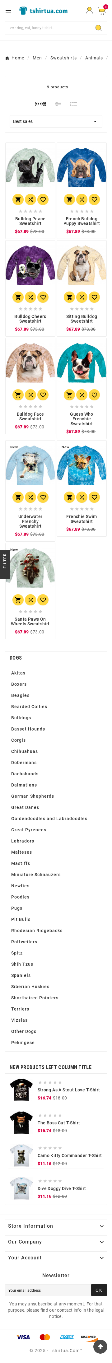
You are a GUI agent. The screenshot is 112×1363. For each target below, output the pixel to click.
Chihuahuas (24, 751)
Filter (5, 561)
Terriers (20, 1008)
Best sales (56, 121)
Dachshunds (25, 773)
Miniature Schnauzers (36, 874)
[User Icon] (89, 10)
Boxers (19, 684)
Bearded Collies (29, 706)
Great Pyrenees (28, 829)
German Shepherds (32, 796)
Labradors (22, 840)
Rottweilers (24, 941)
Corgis (18, 740)
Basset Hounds (28, 728)
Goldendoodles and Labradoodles (49, 818)
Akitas (18, 672)
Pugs (16, 908)
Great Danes (25, 807)
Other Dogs (23, 1031)
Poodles (20, 896)
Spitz (17, 952)
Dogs (16, 658)
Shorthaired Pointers (34, 997)
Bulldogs (21, 717)
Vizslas (19, 1020)
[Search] (99, 28)
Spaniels (21, 975)
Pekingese (23, 1042)
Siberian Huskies (30, 986)
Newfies (20, 885)
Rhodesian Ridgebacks (37, 930)
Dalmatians (24, 784)
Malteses (21, 852)
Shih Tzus (22, 964)
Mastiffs (20, 863)
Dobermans (24, 762)
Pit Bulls (20, 919)
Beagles (20, 695)
